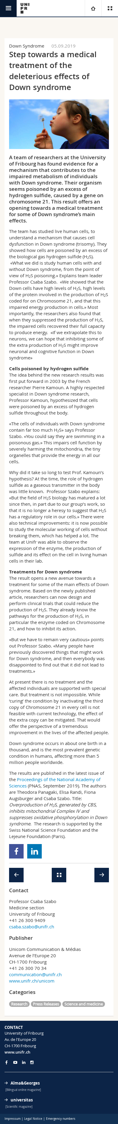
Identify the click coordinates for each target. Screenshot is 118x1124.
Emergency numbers (60, 1119)
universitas (22, 1100)
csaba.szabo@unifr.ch (31, 927)
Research (19, 1004)
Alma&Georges (25, 1083)
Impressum (13, 1119)
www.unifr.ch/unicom (31, 981)
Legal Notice (33, 1119)
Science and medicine (83, 1004)
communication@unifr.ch (35, 974)
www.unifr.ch (17, 1052)
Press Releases (46, 1004)
